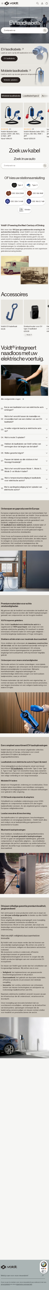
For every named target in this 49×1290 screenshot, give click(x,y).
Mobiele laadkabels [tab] (11, 96)
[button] (2, 3)
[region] (24, 408)
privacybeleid (5, 1284)
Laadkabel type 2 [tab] (31, 96)
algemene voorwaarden (24, 1284)
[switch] (44, 1271)
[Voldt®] (11, 3)
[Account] (42, 3)
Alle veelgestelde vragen (11, 399)
